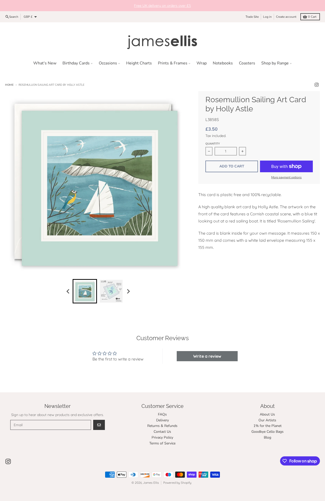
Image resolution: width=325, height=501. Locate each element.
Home (9, 85)
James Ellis (151, 483)
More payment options (286, 177)
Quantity (212, 144)
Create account (286, 17)
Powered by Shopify (177, 483)
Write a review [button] (207, 356)
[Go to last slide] (68, 291)
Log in (267, 17)
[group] (85, 291)
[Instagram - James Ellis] (316, 84)
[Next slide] (128, 291)
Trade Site (252, 17)
